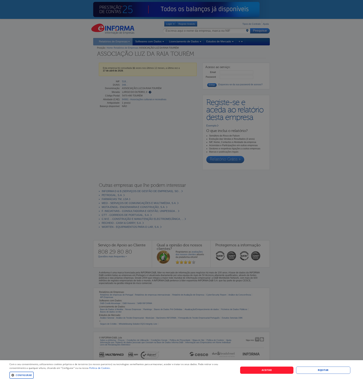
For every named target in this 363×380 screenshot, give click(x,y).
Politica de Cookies (99, 368)
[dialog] (181, 370)
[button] (120, 375)
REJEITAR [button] (323, 370)
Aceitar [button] (267, 370)
